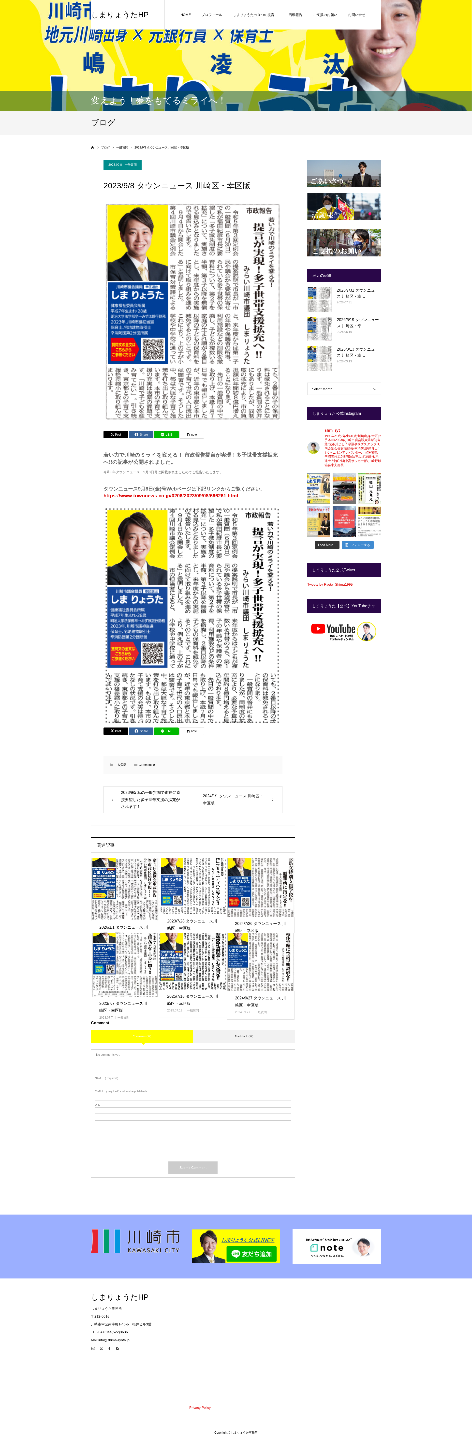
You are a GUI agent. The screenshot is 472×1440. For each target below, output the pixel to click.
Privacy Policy (200, 1408)
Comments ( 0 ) (142, 1036)
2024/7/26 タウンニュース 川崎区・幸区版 (260, 927)
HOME (185, 15)
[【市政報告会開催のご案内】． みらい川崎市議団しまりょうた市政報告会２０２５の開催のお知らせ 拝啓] (369, 521)
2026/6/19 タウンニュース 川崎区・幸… (358, 323)
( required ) (106, 1078)
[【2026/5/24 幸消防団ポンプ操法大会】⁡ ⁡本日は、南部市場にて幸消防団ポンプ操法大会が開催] (344, 488)
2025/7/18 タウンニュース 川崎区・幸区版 (192, 1000)
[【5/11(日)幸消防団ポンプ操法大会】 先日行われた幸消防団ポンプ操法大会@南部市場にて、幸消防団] (344, 521)
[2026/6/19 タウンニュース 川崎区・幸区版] (319, 329)
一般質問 (131, 164)
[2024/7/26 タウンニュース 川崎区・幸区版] (261, 887)
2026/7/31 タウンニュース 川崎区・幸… (358, 293)
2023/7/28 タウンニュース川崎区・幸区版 (192, 924)
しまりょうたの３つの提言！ (255, 15)
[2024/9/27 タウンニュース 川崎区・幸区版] (261, 962)
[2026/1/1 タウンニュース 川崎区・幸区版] (125, 889)
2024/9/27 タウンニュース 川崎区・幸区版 (260, 1001)
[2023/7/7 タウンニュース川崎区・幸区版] (125, 965)
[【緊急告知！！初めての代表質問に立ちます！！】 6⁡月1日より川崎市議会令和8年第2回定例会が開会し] (318, 488)
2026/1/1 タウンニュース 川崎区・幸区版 (123, 930)
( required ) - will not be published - (121, 1091)
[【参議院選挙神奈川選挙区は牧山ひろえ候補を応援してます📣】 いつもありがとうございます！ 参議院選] (369, 488)
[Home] (92, 147)
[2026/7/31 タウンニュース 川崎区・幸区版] (319, 299)
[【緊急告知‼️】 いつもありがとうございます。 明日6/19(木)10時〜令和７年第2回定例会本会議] (318, 521)
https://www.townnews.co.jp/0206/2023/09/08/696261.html (170, 495)
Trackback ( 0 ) (244, 1036)
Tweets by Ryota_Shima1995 (330, 584)
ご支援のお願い (325, 15)
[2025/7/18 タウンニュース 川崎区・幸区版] (193, 961)
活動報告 (295, 15)
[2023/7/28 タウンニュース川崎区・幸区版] (193, 886)
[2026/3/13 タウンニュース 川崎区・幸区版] (319, 358)
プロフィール (212, 15)
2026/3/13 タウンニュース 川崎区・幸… (358, 352)
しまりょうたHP (120, 14)
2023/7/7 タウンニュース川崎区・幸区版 (123, 1007)
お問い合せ (356, 15)
